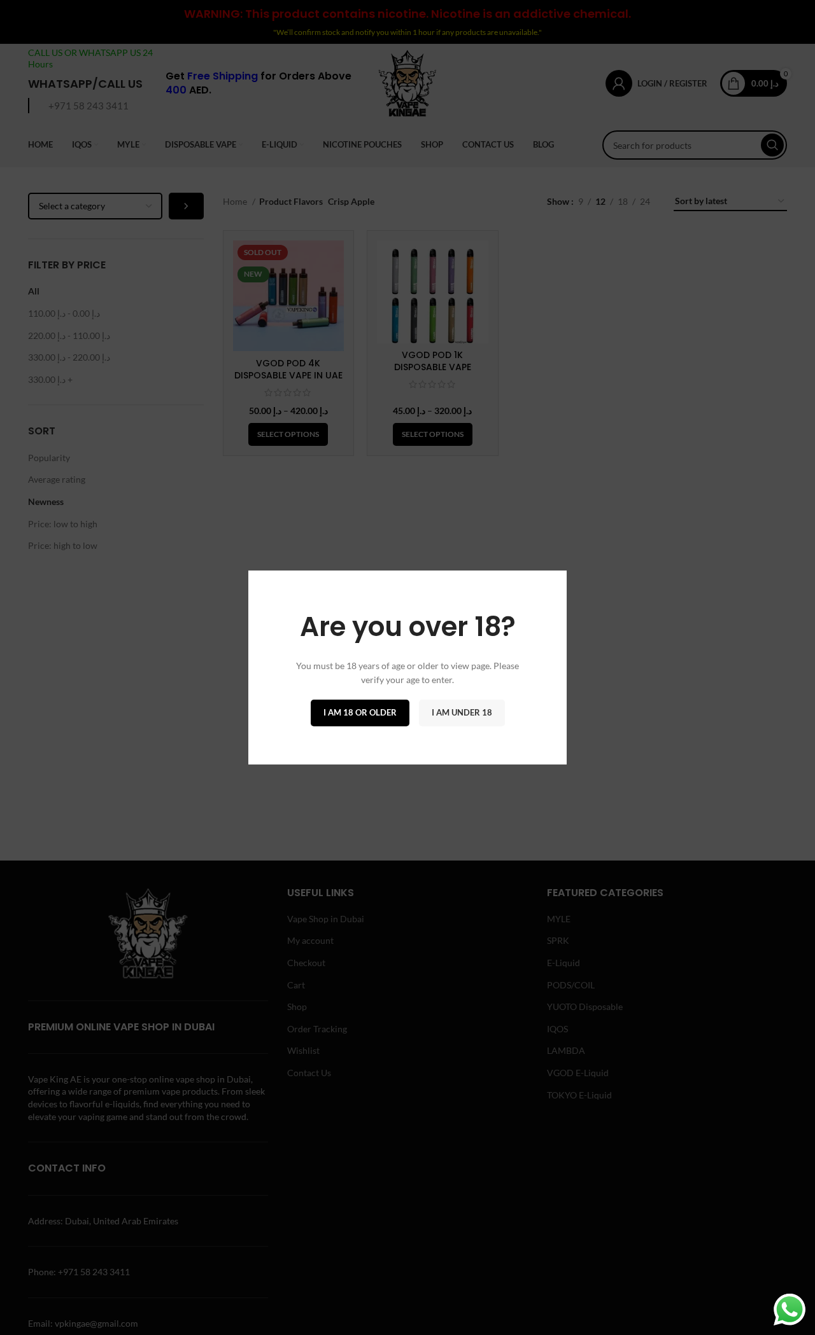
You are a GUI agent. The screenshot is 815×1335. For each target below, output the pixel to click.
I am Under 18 (462, 712)
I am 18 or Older (360, 712)
